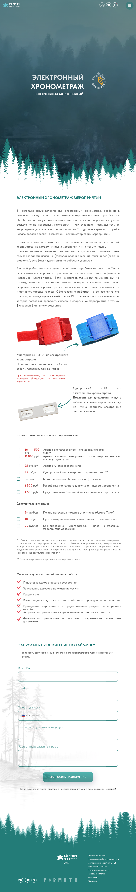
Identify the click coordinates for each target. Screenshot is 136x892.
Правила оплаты (96, 873)
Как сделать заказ (97, 866)
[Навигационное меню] (129, 5)
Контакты (93, 877)
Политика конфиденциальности (103, 859)
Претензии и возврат (98, 870)
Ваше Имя (24, 668)
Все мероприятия (96, 855)
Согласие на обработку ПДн (102, 862)
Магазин (92, 880)
